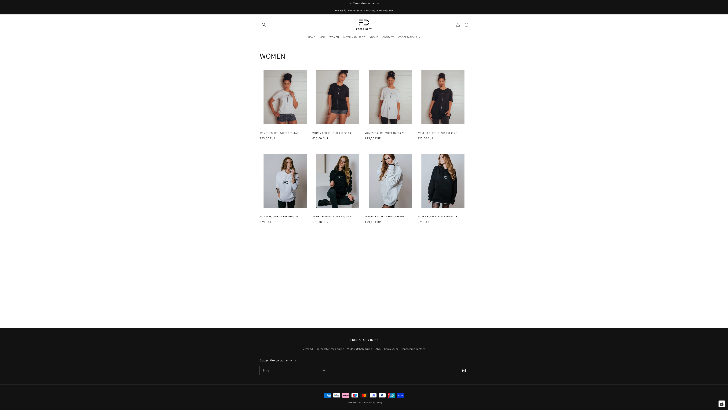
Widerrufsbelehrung (359, 349)
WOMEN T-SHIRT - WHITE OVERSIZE (384, 133)
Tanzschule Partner (413, 349)
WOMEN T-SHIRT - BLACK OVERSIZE (437, 133)
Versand (308, 349)
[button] (264, 24)
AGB (378, 349)
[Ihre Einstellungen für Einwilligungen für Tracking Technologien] (722, 404)
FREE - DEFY (358, 402)
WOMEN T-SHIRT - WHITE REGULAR (279, 133)
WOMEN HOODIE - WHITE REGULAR (279, 216)
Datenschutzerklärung (330, 349)
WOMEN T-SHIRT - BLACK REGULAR (331, 133)
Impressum (391, 349)
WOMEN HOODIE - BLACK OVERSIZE (437, 216)
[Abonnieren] (324, 370)
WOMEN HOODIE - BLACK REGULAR (331, 216)
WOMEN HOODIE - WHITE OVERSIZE (385, 216)
